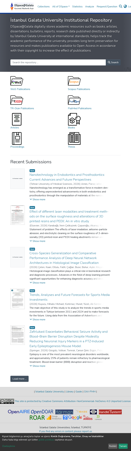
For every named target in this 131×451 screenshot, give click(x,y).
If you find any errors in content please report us (65, 431)
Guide (79, 391)
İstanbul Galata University (50, 391)
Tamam (123, 446)
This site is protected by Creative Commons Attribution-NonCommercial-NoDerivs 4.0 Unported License (72, 401)
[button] (125, 6)
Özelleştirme (8, 446)
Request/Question (107, 6)
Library (69, 391)
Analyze (89, 6)
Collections (44, 6)
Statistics (77, 6)
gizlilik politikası (46, 439)
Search (114, 62)
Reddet (112, 446)
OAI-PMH (89, 391)
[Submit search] (121, 6)
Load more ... (19, 379)
